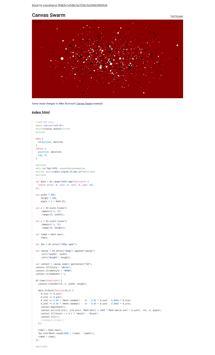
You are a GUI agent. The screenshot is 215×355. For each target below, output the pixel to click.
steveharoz (50, 5)
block (35, 5)
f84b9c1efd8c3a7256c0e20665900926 (82, 5)
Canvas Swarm (84, 103)
